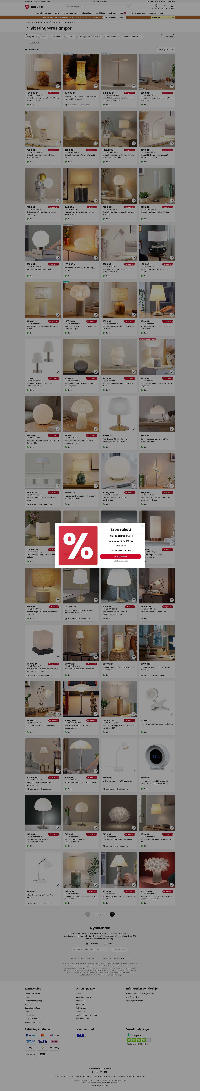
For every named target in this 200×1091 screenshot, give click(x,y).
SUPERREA (121, 551)
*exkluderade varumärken (121, 561)
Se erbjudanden (120, 557)
